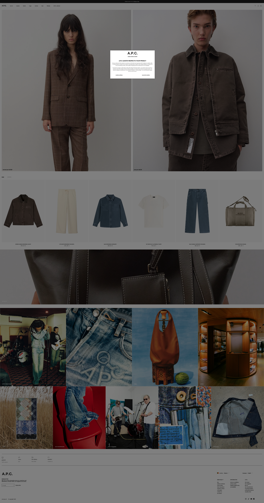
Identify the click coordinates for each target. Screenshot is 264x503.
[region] (132, 64)
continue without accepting (132, 56)
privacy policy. (134, 71)
